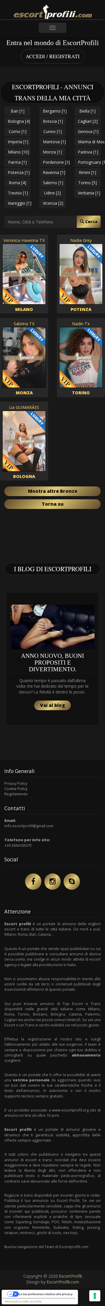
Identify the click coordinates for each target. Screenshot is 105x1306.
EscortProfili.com (63, 1282)
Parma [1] (17, 162)
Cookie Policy (15, 788)
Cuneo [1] (52, 131)
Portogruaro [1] (89, 162)
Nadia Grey (81, 240)
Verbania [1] (89, 193)
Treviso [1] (18, 193)
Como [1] (18, 131)
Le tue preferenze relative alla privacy (46, 1294)
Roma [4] (17, 182)
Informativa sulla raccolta (23, 1301)
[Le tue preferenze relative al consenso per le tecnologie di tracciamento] (94, 1295)
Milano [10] (18, 152)
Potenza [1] (19, 172)
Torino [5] (87, 182)
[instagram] (52, 881)
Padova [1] (88, 152)
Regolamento (16, 793)
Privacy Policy (15, 783)
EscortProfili (70, 1276)
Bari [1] (17, 111)
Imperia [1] (18, 141)
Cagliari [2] (88, 121)
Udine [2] (52, 193)
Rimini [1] (87, 172)
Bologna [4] (19, 121)
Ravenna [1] (54, 172)
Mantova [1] (54, 141)
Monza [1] (52, 152)
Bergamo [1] (54, 111)
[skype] (72, 881)
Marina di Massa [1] (89, 141)
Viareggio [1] (19, 203)
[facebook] (33, 881)
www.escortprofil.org (70, 1110)
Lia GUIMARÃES (24, 407)
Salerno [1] (53, 182)
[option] (52, 658)
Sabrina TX (24, 323)
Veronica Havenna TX (24, 240)
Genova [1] (88, 131)
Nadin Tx (81, 323)
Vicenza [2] (53, 203)
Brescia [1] (53, 121)
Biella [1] (87, 111)
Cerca (90, 221)
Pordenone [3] (54, 162)
